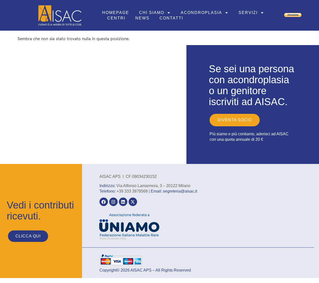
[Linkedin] (123, 202)
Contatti (171, 18)
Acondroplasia (201, 12)
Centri (116, 18)
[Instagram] (113, 202)
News (142, 18)
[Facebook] (103, 202)
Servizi (248, 12)
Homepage (115, 12)
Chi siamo (151, 12)
